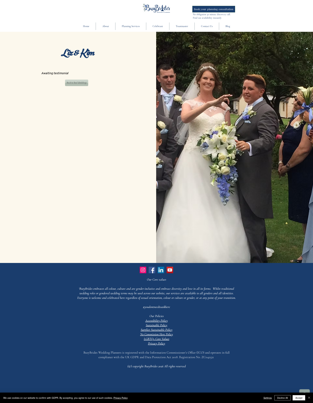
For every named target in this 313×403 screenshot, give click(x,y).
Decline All (282, 397)
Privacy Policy (120, 397)
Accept (298, 397)
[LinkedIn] (161, 270)
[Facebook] (152, 270)
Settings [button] (267, 397)
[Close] (309, 397)
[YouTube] (170, 270)
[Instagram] (143, 270)
